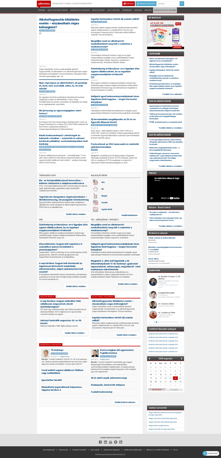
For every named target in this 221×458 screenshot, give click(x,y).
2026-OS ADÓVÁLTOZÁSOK (160, 101)
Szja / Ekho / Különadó (47, 30)
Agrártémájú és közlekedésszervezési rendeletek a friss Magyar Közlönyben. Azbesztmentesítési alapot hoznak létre (164, 108)
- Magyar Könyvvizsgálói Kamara (158, 425)
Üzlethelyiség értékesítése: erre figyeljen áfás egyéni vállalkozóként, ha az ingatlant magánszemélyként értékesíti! (115, 71)
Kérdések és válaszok (80, 10)
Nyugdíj (104, 195)
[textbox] (168, 3)
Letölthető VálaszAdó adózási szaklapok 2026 (163, 334)
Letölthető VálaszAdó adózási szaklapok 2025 (163, 337)
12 (161, 375)
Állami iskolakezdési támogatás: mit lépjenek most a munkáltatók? (163, 60)
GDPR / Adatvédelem (54, 116)
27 (151, 367)
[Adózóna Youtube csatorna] (111, 442)
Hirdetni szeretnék (79, 450)
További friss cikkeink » (172, 94)
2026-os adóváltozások (57, 10)
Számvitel (80, 146)
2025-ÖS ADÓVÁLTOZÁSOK (160, 135)
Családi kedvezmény (101, 392)
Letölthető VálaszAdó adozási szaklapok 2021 (163, 351)
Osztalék (104, 202)
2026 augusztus (165, 358)
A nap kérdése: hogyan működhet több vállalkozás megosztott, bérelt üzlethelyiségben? (60, 304)
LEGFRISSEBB (154, 53)
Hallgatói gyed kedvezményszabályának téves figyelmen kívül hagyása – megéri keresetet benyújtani (115, 99)
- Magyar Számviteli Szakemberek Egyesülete (162, 418)
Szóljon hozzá (64, 356)
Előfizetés (130, 4)
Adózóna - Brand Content (159, 207)
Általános (43, 116)
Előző (149, 359)
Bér (103, 188)
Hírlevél (148, 10)
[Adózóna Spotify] (116, 442)
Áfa (41, 146)
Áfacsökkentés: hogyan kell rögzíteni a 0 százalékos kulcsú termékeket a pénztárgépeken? (60, 247)
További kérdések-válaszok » (125, 402)
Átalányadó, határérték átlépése (108, 385)
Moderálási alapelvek (112, 450)
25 (156, 382)
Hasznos (138, 10)
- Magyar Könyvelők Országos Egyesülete (161, 429)
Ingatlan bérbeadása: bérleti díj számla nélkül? (115, 19)
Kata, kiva (72, 146)
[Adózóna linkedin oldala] (105, 442)
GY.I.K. (175, 450)
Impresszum (63, 450)
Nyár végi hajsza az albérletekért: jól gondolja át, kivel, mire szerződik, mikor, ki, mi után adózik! (63, 86)
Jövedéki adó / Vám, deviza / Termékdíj (104, 125)
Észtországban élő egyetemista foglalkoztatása (117, 351)
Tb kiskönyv (57, 350)
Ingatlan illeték (107, 209)
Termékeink (127, 10)
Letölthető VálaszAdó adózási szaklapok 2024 (163, 341)
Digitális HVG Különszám (165, 10)
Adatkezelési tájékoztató (133, 450)
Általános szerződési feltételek (157, 450)
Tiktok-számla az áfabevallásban (161, 238)
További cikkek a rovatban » (76, 214)
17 (151, 378)
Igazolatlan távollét (52, 380)
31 (170, 367)
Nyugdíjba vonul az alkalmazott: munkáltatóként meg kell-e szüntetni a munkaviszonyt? (111, 44)
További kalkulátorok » (130, 215)
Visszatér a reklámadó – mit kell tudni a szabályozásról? (164, 213)
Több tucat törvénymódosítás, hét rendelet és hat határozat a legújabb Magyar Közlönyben (165, 116)
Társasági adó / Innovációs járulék (55, 146)
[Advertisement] (90, 420)
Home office (153, 259)
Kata (103, 182)
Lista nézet (174, 389)
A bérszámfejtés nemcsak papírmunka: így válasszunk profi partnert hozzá (165, 219)
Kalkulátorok (98, 10)
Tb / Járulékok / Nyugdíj (99, 49)
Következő (181, 359)
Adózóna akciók (45, 149)
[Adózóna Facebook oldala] (100, 442)
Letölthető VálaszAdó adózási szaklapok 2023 (163, 344)
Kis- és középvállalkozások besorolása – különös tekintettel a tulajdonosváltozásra (61, 182)
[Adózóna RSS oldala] (121, 442)
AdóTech (94, 149)
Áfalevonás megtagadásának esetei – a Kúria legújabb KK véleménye (164, 149)
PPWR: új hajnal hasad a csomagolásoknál (165, 122)
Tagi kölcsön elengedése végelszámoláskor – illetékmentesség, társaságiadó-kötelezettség (64, 198)
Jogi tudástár (113, 10)
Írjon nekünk (94, 450)
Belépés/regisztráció (146, 4)
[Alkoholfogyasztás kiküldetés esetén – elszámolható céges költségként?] (64, 48)
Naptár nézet (157, 389)
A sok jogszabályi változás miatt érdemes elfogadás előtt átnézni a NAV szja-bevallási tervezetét (166, 142)
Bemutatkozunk (49, 450)
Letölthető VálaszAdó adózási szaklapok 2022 (163, 348)
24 (151, 382)
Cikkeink (41, 10)
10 (151, 375)
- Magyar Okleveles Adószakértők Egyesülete (162, 422)
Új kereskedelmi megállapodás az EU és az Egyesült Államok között (113, 120)
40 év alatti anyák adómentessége (109, 378)
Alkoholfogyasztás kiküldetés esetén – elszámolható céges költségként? (59, 23)
